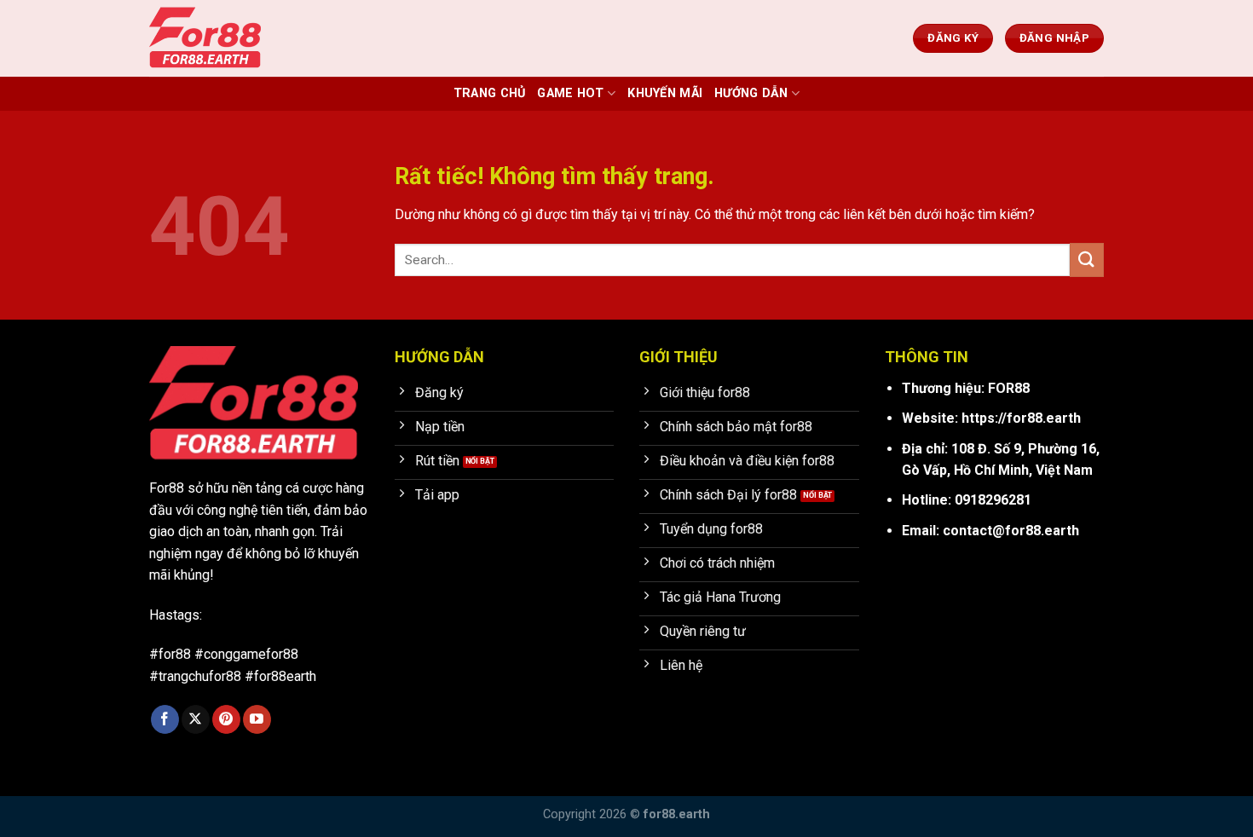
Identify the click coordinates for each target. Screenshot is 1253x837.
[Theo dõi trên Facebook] (165, 719)
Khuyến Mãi (664, 93)
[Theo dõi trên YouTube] (257, 719)
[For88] (234, 38)
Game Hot (570, 93)
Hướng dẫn (751, 93)
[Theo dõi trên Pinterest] (226, 719)
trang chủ (489, 93)
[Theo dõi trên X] (196, 719)
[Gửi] (1087, 259)
